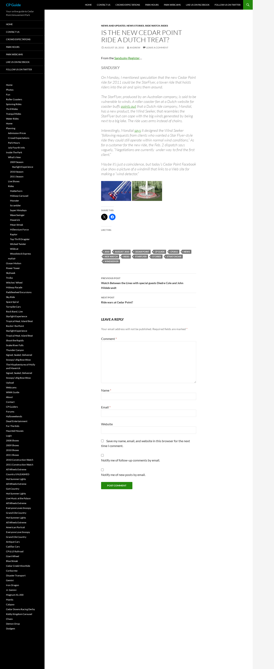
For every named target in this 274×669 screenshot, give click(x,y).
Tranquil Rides (13, 113)
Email (106, 407)
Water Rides (12, 118)
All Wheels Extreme (16, 469)
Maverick (15, 219)
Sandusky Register (127, 58)
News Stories (135, 25)
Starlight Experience (22, 166)
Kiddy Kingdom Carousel (19, 614)
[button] (116, 191)
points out (128, 106)
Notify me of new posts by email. (123, 475)
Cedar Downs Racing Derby (20, 609)
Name (106, 390)
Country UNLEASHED (17, 474)
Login (9, 435)
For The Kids (12, 426)
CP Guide (13, 5)
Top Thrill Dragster (20, 239)
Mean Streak (16, 224)
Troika (9, 277)
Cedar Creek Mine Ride (18, 565)
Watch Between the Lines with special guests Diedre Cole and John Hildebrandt (142, 283)
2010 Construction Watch (19, 459)
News (187, 251)
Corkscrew (11, 570)
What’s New (14, 157)
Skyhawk (10, 272)
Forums (10, 411)
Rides (164, 25)
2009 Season (16, 162)
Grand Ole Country (16, 512)
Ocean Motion (13, 263)
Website (107, 424)
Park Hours (152, 4)
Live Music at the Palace (18, 498)
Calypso (10, 604)
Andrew (135, 47)
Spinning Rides (13, 104)
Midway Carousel (19, 195)
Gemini (10, 580)
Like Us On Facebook (197, 4)
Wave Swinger (17, 215)
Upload (10, 382)
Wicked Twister (18, 244)
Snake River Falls (14, 345)
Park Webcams (172, 4)
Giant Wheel (12, 556)
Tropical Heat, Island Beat (19, 321)
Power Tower (13, 268)
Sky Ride (10, 297)
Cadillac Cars (13, 546)
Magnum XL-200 (14, 594)
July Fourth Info (16, 147)
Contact (10, 401)
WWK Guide (12, 392)
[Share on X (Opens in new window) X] (104, 217)
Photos (9, 89)
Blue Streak (12, 561)
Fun (8, 94)
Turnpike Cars (13, 306)
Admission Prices (17, 133)
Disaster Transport (15, 575)
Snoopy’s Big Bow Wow (18, 359)
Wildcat (14, 248)
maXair (12, 258)
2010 (107, 251)
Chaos (9, 618)
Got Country (12, 488)
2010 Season (16, 171)
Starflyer (141, 256)
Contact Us (103, 4)
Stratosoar (174, 256)
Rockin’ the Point (15, 325)
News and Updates (113, 25)
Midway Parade (14, 287)
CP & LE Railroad (14, 551)
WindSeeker (112, 261)
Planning (10, 128)
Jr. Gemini (11, 589)
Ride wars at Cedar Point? (117, 300)
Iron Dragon (12, 585)
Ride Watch (152, 25)
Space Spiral (12, 301)
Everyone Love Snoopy (18, 532)
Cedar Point (142, 251)
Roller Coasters (14, 99)
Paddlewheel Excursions (18, 292)
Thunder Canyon (15, 350)
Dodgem (10, 628)
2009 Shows (12, 445)
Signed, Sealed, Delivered (19, 354)
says (137, 130)
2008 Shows (12, 440)
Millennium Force (19, 229)
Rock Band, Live (14, 311)
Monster (14, 200)
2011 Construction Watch (19, 464)
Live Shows (13, 181)
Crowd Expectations (128, 4)
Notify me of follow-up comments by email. (130, 460)
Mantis (9, 599)
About (9, 397)
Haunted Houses (14, 430)
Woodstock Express (20, 253)
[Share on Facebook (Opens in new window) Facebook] (112, 217)
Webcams (11, 387)
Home (88, 4)
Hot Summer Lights (16, 479)
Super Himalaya (18, 210)
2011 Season (16, 176)
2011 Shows (12, 454)
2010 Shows (12, 450)
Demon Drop (13, 623)
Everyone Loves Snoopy (18, 507)
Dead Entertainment (16, 421)
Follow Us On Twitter (228, 4)
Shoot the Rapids (15, 340)
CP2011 (174, 251)
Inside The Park (14, 152)
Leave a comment (157, 47)
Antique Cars (13, 541)
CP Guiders (12, 406)
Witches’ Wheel (14, 282)
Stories (156, 256)
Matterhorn (16, 190)
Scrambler (15, 205)
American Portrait (15, 527)
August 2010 (122, 251)
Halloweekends (14, 416)
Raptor (13, 234)
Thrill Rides (12, 108)
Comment (109, 339)
